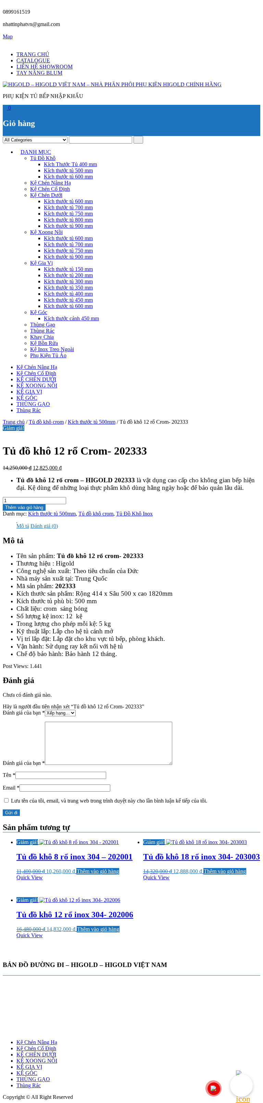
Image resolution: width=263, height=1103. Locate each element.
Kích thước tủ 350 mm (68, 287)
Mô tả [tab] (22, 526)
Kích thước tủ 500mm (91, 422)
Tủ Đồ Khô (42, 158)
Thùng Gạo (42, 324)
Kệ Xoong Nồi (46, 232)
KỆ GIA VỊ (29, 392)
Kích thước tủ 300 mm (68, 281)
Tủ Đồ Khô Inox (134, 514)
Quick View (29, 877)
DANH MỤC (36, 152)
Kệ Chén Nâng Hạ (50, 183)
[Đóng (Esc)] (240, 7)
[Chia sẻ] (225, 7)
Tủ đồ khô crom (46, 422)
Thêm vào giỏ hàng (24, 507)
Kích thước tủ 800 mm (68, 220)
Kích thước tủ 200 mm (68, 275)
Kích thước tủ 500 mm (68, 170)
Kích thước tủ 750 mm (68, 213)
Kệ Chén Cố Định (50, 189)
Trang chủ (14, 422)
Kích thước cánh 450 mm (71, 318)
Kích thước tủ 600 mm (68, 176)
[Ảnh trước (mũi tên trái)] (12, 551)
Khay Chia (42, 337)
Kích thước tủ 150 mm (68, 269)
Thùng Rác (42, 331)
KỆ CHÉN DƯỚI (36, 379)
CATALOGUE (33, 60)
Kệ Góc (38, 312)
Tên (9, 775)
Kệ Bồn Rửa (44, 343)
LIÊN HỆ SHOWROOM (44, 67)
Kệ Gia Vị (41, 263)
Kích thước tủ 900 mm (68, 226)
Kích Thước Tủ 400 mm (70, 164)
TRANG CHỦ (32, 54)
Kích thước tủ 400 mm (68, 294)
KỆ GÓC (26, 398)
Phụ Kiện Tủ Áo (48, 355)
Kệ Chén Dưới (46, 195)
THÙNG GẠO (33, 404)
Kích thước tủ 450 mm (68, 300)
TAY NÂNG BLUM (39, 73)
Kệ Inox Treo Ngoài (52, 349)
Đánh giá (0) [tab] (44, 526)
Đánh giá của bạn (24, 713)
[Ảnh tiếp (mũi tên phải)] (251, 551)
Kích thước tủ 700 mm (68, 207)
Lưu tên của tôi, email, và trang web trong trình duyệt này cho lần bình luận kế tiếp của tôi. (109, 801)
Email (11, 788)
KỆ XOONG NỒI (36, 385)
